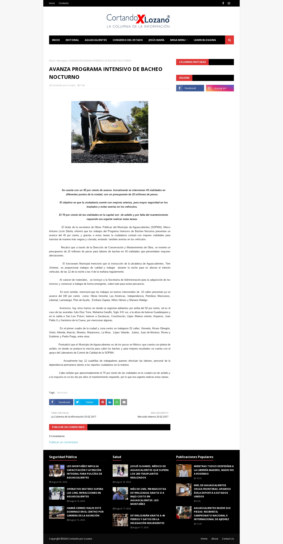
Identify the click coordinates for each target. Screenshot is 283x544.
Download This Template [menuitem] (101, 49)
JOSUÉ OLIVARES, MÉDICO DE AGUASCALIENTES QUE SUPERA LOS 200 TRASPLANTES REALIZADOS (149, 471)
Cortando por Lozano (64, 85)
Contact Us (228, 538)
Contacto (64, 3)
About (214, 538)
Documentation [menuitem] (63, 49)
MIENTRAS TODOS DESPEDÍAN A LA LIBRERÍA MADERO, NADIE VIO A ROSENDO (214, 469)
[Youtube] (190, 96)
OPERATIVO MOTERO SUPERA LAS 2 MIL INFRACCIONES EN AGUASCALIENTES (85, 492)
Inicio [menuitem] (56, 40)
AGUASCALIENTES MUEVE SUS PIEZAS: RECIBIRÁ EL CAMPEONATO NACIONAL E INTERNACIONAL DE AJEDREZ (212, 513)
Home (204, 538)
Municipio (62, 60)
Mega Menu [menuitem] (178, 40)
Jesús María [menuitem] (156, 40)
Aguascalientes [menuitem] (96, 40)
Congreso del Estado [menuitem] (128, 40)
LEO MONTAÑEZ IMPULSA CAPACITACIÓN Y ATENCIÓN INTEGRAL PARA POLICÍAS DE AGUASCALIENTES (84, 471)
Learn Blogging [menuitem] (205, 40)
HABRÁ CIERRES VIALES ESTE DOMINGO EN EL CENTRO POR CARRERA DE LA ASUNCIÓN (85, 511)
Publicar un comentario (63, 442)
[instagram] (229, 3)
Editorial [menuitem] (72, 40)
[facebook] (223, 3)
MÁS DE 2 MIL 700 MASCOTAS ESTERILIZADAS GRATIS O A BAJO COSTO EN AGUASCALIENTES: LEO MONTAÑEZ (148, 496)
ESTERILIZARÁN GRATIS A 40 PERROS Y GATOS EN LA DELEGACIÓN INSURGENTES (147, 519)
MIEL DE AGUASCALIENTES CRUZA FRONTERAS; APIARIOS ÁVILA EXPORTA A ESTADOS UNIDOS (212, 490)
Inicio (52, 3)
